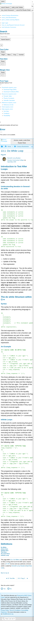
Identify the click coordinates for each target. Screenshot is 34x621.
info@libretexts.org (7, 614)
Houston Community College (15, 160)
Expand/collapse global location (32, 146)
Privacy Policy (5, 610)
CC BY (8, 564)
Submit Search (5, 39)
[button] (6, 113)
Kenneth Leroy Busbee (13, 158)
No (11, 588)
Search (3, 618)
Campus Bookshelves (23, 146)
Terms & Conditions (15, 610)
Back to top (4, 573)
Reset (3, 52)
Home (9, 146)
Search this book (5, 33)
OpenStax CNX (11, 162)
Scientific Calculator (9, 100)
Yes (4, 588)
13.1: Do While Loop (16, 559)
